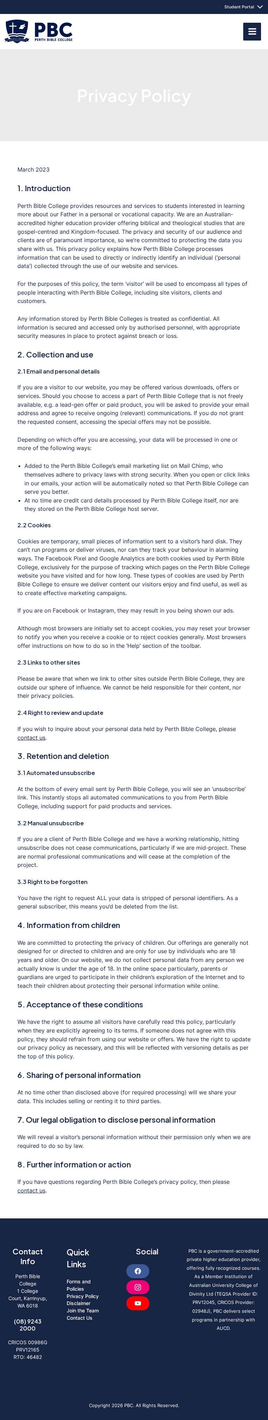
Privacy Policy (83, 1296)
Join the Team (83, 1310)
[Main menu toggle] (252, 32)
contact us (31, 737)
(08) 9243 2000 (28, 1325)
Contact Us (79, 1318)
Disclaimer (78, 1303)
